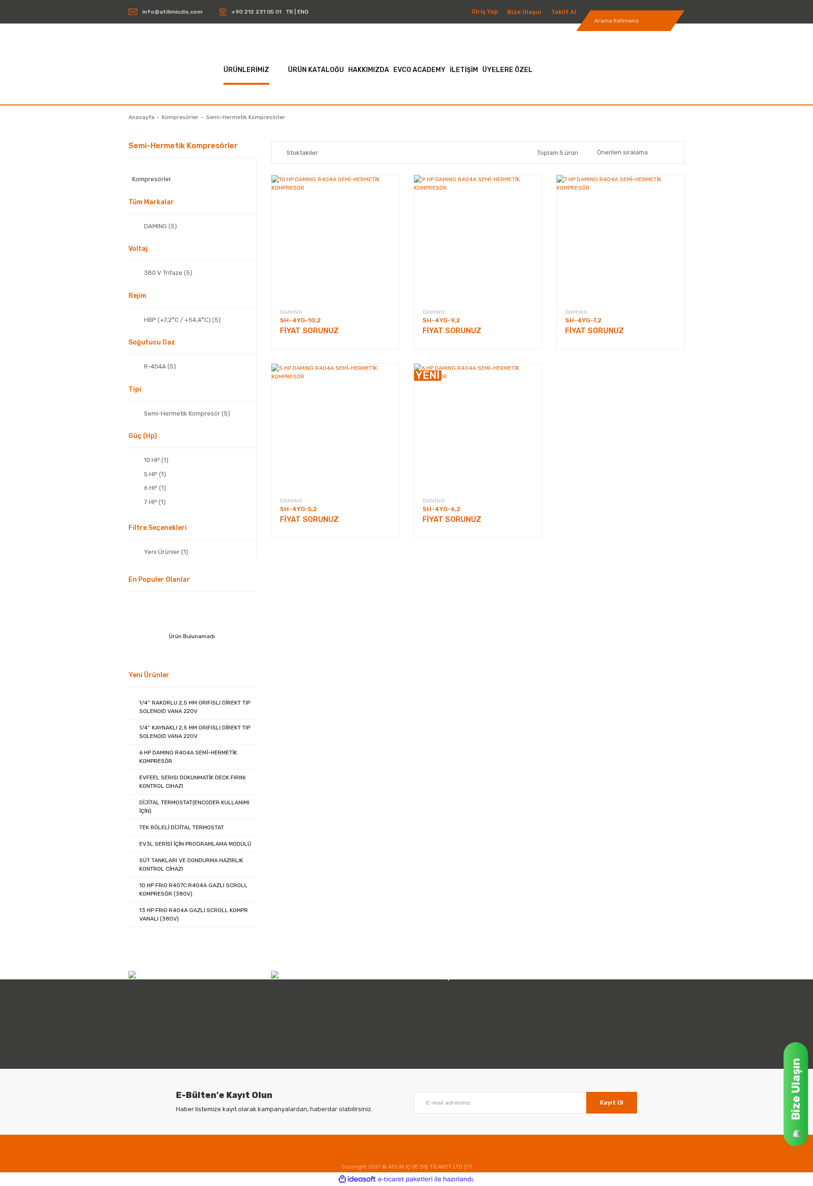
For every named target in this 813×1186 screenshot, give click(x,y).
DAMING (291, 312)
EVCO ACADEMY (419, 70)
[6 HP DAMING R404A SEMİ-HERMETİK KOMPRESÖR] (478, 427)
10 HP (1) (156, 460)
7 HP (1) (155, 501)
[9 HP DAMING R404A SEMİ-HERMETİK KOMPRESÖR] (478, 239)
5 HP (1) (155, 474)
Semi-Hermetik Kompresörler (245, 117)
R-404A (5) (160, 366)
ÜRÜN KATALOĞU (316, 70)
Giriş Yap (484, 11)
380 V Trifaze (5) (168, 272)
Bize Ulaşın (524, 12)
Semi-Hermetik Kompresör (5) (187, 413)
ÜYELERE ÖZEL (507, 70)
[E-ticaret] (405, 1179)
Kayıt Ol (611, 1102)
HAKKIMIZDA (368, 70)
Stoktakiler (302, 152)
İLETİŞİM (464, 70)
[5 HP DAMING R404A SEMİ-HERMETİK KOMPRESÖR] (335, 427)
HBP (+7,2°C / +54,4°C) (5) (182, 319)
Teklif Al (563, 12)
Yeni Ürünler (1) (166, 551)
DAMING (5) (160, 226)
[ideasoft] (357, 1179)
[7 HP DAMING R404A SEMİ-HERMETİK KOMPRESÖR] (620, 239)
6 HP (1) (155, 487)
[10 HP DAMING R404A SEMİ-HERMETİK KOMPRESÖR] (335, 239)
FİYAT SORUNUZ (309, 330)
